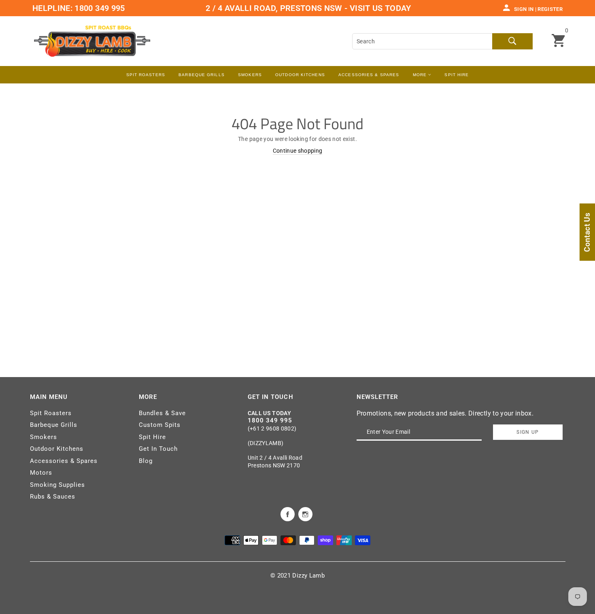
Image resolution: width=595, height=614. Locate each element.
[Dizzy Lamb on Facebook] (287, 513)
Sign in (523, 9)
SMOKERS (250, 74)
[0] (558, 41)
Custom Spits (160, 425)
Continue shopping (298, 150)
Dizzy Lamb (308, 575)
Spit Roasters (145, 74)
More (421, 74)
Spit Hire (456, 74)
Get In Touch (158, 448)
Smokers (43, 437)
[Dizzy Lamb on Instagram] (305, 513)
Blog (146, 461)
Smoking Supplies (57, 484)
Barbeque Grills (201, 74)
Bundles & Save (162, 413)
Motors (41, 472)
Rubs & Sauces (52, 496)
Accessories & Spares (368, 74)
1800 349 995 (98, 8)
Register (550, 9)
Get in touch (270, 397)
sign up (527, 432)
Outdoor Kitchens (300, 74)
